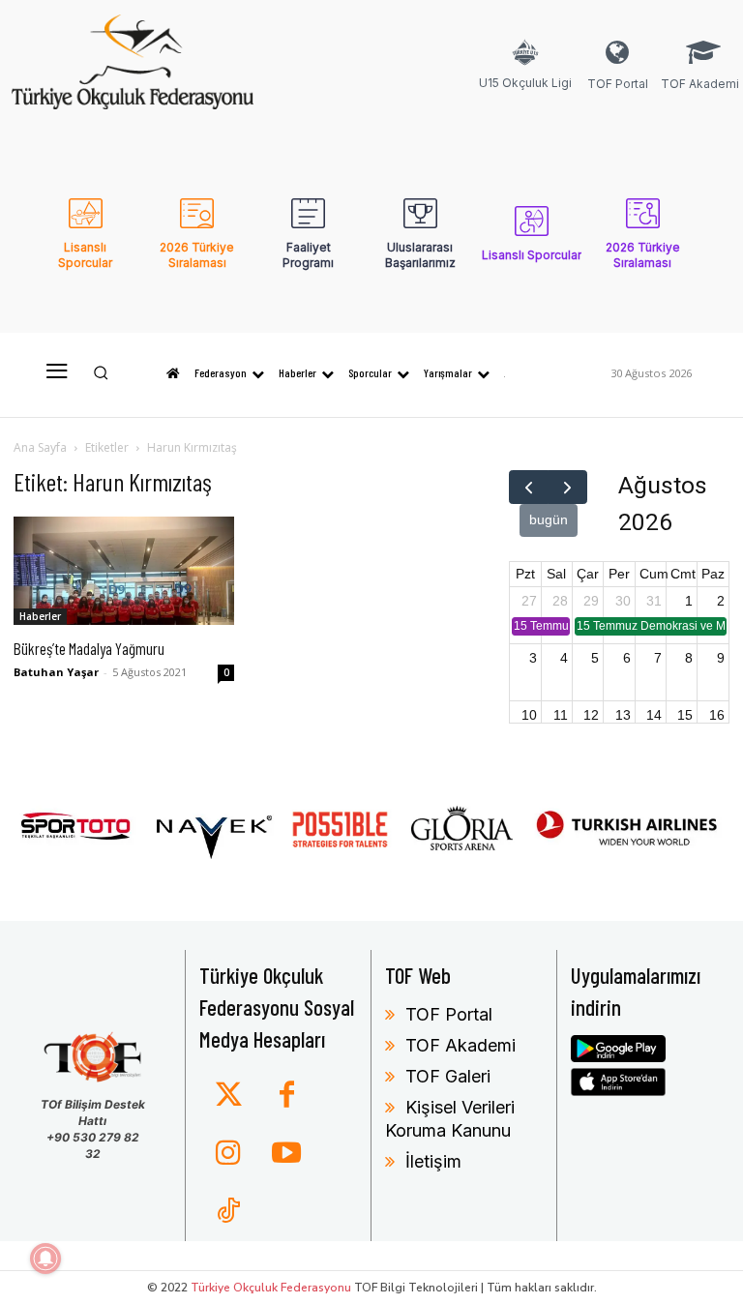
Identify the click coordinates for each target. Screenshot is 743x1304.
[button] (101, 373)
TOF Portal (448, 1014)
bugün (548, 519)
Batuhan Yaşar (56, 672)
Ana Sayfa (40, 447)
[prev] (529, 487)
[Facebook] (286, 1096)
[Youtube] (286, 1154)
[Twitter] (228, 1096)
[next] (567, 487)
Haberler (40, 616)
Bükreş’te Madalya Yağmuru (89, 648)
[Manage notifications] (45, 1258)
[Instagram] (228, 1154)
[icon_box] (525, 77)
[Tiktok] (228, 1212)
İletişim (433, 1161)
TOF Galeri (447, 1076)
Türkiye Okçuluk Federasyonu (271, 1287)
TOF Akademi (460, 1045)
